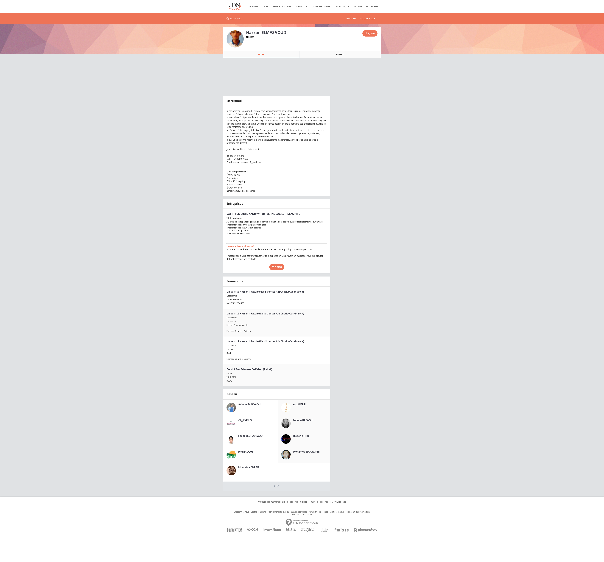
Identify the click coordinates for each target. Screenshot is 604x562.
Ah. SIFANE (299, 404)
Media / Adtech (282, 6)
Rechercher (236, 18)
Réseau (340, 54)
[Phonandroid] (366, 530)
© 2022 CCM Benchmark (302, 515)
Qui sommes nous (241, 512)
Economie (372, 6)
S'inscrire (350, 18)
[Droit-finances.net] (291, 530)
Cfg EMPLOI (245, 420)
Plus (276, 486)
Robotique (342, 6)
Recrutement (273, 512)
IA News (253, 6)
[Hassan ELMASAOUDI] (235, 39)
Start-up (302, 6)
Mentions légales (337, 512)
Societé (283, 512)
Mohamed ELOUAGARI (306, 451)
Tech (265, 6)
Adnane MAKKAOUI (249, 404)
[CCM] (252, 530)
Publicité (262, 512)
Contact (254, 512)
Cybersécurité (321, 6)
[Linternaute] (272, 529)
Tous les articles (352, 512)
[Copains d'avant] (308, 530)
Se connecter (367, 18)
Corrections (365, 512)
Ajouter (371, 33)
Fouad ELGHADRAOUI (250, 436)
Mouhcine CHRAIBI (249, 467)
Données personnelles (297, 512)
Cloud (358, 6)
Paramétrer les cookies (318, 512)
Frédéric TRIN (301, 436)
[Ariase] (341, 529)
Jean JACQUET (246, 451)
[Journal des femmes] (234, 530)
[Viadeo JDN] (324, 530)
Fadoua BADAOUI (303, 420)
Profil (261, 54)
